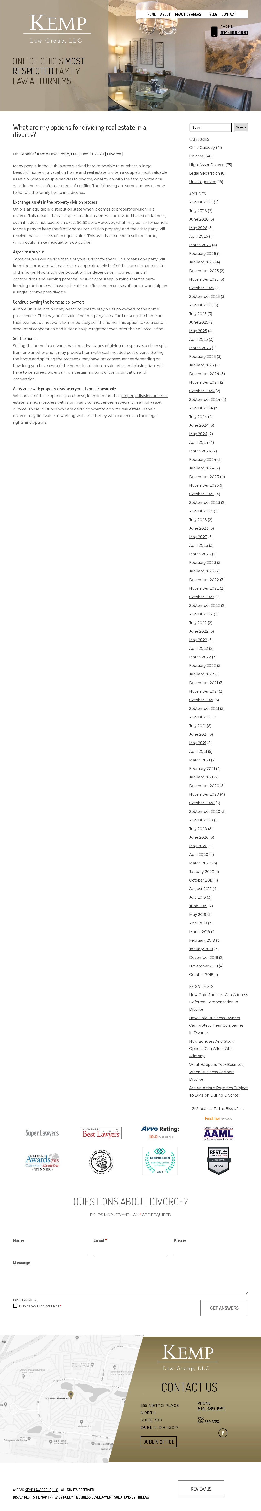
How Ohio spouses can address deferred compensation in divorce (218, 1002)
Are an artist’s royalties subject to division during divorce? (218, 1092)
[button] (257, 1481)
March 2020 (200, 863)
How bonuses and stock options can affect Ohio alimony (211, 1048)
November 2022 (204, 588)
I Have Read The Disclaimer (40, 1306)
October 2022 (201, 597)
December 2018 (203, 957)
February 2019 (202, 940)
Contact (229, 14)
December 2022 (204, 580)
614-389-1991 (234, 32)
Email (100, 1240)
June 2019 (198, 906)
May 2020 (198, 846)
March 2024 (200, 451)
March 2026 (200, 245)
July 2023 (198, 519)
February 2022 (202, 665)
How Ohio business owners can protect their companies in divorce (216, 1025)
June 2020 (199, 837)
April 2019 (198, 923)
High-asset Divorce (207, 164)
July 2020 (198, 829)
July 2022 (198, 623)
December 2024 (204, 374)
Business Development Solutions (103, 1497)
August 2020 (201, 820)
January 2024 (201, 468)
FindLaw (143, 1497)
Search (241, 127)
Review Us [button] (201, 1489)
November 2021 (203, 691)
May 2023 (198, 537)
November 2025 (204, 279)
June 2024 (199, 425)
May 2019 (197, 914)
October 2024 (202, 391)
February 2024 (202, 459)
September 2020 (204, 811)
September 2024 (204, 399)
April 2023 (198, 545)
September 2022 (204, 605)
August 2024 (201, 408)
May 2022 (198, 640)
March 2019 (199, 932)
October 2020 (202, 803)
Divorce (114, 154)
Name (18, 1240)
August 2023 (201, 511)
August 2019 (200, 889)
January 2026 (201, 262)
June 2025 (198, 322)
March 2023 (200, 554)
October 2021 (201, 700)
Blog (213, 14)
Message (21, 1263)
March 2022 (200, 657)
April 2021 (198, 751)
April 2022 (198, 648)
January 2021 (201, 777)
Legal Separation (204, 173)
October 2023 (201, 494)
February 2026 (202, 253)
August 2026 (201, 202)
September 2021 (204, 708)
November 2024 (204, 382)
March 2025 (200, 348)
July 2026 (198, 210)
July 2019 (197, 897)
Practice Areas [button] (188, 14)
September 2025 (204, 296)
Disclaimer (24, 1300)
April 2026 (198, 236)
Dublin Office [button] (158, 1442)
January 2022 (201, 674)
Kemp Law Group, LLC (57, 154)
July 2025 (198, 313)
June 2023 (198, 528)
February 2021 (202, 768)
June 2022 (198, 631)
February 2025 (202, 356)
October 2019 (201, 880)
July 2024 (198, 416)
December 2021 (203, 683)
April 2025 (198, 339)
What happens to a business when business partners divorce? (216, 1072)
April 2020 (198, 854)
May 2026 (198, 228)
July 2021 (197, 726)
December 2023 (204, 477)
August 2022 (201, 614)
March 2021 (199, 760)
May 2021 (197, 743)
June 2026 (198, 219)
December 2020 (204, 786)
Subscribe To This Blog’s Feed (220, 1109)
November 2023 (204, 485)
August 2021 (200, 717)
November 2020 (204, 794)
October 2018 (201, 974)
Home (151, 14)
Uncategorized (202, 182)
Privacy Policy (62, 1497)
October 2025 (201, 288)
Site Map (40, 1497)
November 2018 (203, 966)
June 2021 (198, 734)
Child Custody (202, 147)
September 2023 (204, 502)
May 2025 (198, 331)
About (165, 14)
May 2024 (198, 434)
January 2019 (201, 949)
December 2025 (204, 271)
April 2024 (198, 442)
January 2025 (201, 365)
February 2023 (202, 562)
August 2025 (200, 305)
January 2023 (201, 571)
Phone (180, 1240)
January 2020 (201, 871)
